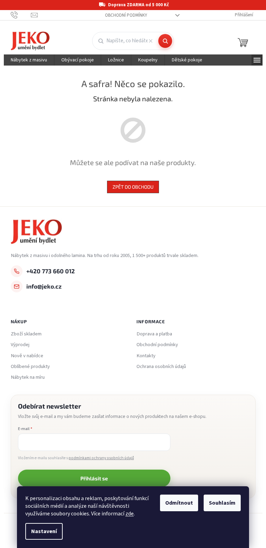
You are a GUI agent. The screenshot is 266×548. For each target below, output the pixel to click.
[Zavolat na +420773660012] (21, 15)
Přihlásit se (94, 478)
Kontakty (146, 355)
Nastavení (44, 531)
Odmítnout (179, 503)
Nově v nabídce (27, 355)
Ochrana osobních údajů (161, 366)
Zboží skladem (26, 334)
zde (129, 513)
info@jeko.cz (44, 286)
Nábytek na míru (28, 377)
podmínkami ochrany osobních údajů (101, 458)
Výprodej (20, 344)
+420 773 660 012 (50, 270)
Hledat (165, 41)
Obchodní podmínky (126, 15)
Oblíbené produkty (30, 366)
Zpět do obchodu (133, 187)
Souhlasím (222, 503)
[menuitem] (29, 60)
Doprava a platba (154, 334)
